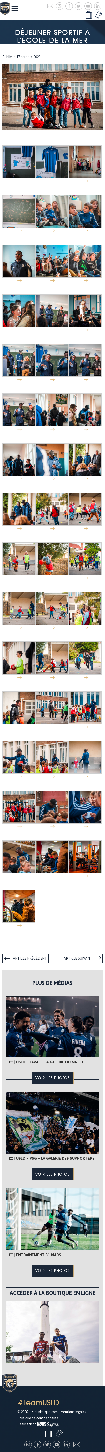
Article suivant (78, 958)
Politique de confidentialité (38, 1418)
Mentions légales (73, 1412)
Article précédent (30, 958)
